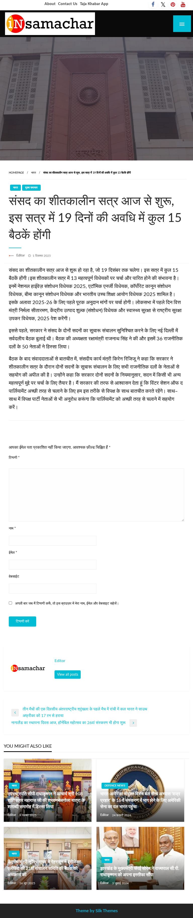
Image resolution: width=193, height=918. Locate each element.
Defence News (115, 785)
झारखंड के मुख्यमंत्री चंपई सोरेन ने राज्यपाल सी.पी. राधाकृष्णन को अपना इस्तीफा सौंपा (139, 871)
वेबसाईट (14, 576)
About (50, 4)
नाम (12, 528)
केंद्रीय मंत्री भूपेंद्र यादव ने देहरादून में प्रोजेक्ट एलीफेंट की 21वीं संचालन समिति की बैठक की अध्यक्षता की (44, 868)
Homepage (16, 172)
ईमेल (13, 552)
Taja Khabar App (94, 4)
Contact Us (67, 4)
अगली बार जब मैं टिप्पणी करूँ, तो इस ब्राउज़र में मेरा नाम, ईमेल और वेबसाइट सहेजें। (67, 603)
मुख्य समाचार (31, 187)
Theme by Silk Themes (97, 911)
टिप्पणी (14, 458)
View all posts (67, 674)
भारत (33, 172)
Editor (21, 255)
